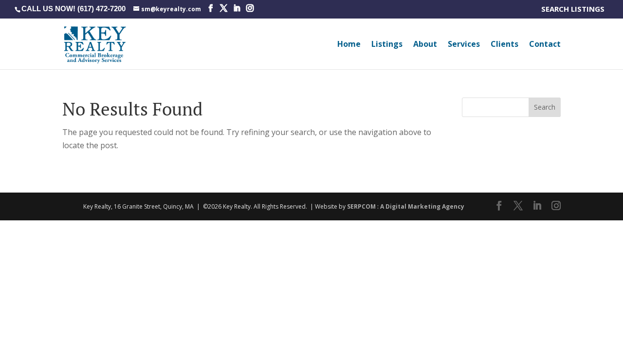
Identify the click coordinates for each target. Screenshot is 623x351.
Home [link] (349, 44)
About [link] (425, 44)
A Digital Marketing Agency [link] (422, 206)
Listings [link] (387, 44)
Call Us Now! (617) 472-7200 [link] (73, 8)
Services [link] (464, 44)
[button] (210, 8)
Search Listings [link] (574, 9)
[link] (167, 8)
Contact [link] (545, 44)
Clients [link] (504, 44)
